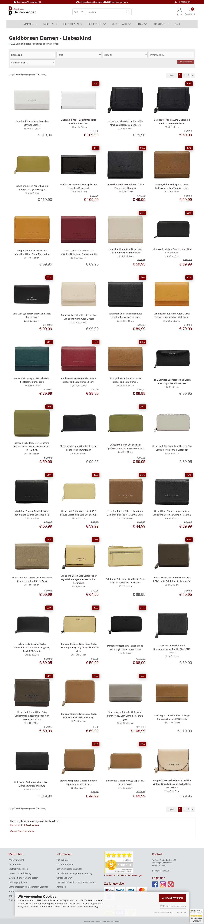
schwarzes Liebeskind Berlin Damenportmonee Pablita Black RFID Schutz (171, 649)
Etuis (139, 24)
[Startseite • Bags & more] (22, 10)
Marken (28, 24)
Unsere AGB (15, 864)
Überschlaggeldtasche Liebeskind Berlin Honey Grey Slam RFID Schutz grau (125, 716)
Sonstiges (159, 24)
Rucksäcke (95, 24)
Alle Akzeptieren (172, 898)
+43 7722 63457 (183, 2)
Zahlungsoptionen (18, 882)
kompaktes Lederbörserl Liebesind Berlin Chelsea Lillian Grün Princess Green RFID (32, 446)
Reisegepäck (119, 24)
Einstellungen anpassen (174, 906)
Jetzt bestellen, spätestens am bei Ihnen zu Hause (103, 2)
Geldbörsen (71, 24)
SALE (177, 24)
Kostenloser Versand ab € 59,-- (29, 2)
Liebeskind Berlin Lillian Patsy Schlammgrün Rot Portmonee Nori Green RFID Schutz (32, 716)
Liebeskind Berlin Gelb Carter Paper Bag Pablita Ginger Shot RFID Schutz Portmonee (78, 579)
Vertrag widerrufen (18, 868)
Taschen (48, 24)
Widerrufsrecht (16, 859)
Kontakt (12, 891)
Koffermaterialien (65, 864)
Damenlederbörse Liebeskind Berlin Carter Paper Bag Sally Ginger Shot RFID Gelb (79, 648)
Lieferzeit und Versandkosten (23, 877)
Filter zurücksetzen (185, 62)
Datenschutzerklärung (20, 873)
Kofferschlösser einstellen (69, 868)
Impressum (14, 895)
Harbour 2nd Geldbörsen (24, 825)
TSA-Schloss (62, 859)
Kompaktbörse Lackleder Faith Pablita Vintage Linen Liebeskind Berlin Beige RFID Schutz (172, 784)
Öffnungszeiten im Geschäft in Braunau (29, 886)
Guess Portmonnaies (22, 831)
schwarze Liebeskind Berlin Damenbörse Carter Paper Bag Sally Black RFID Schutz (32, 648)
